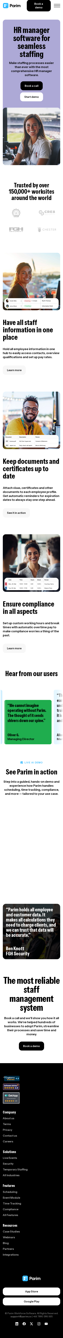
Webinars (9, 1237)
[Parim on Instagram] (38, 1323)
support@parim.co (20, 1316)
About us (8, 1118)
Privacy (7, 1130)
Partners (8, 1249)
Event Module (11, 1197)
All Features (10, 1215)
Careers (8, 1141)
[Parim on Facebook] (24, 1323)
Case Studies (11, 1231)
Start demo (31, 97)
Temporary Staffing (15, 1169)
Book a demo (31, 1046)
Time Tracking (12, 1203)
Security (8, 1163)
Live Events (10, 1158)
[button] (56, 5)
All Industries (11, 1175)
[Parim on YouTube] (46, 1323)
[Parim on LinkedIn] (16, 1323)
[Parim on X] (31, 1323)
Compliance (10, 1209)
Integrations (11, 1254)
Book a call (31, 85)
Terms (7, 1124)
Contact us (10, 1135)
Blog (6, 1243)
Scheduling (10, 1192)
